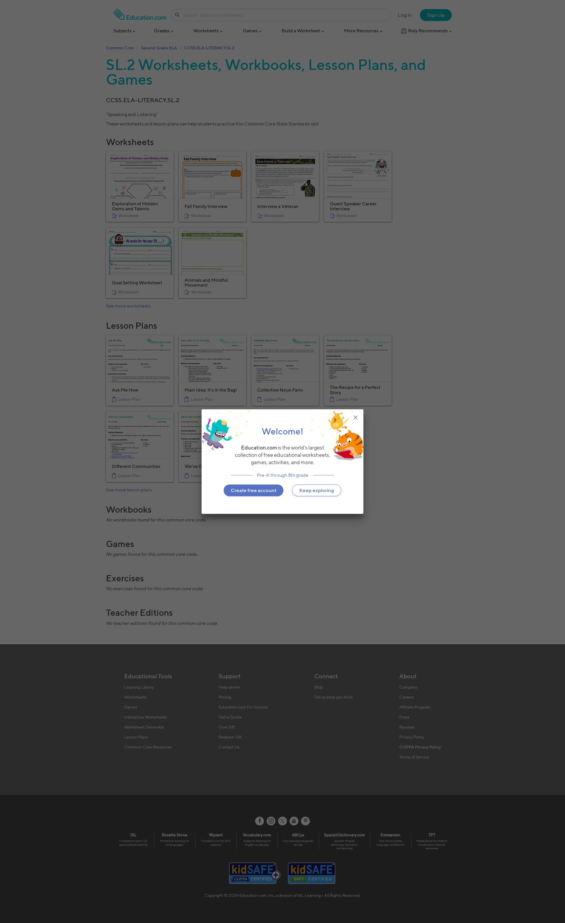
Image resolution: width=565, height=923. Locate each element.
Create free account (253, 490)
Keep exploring (316, 490)
